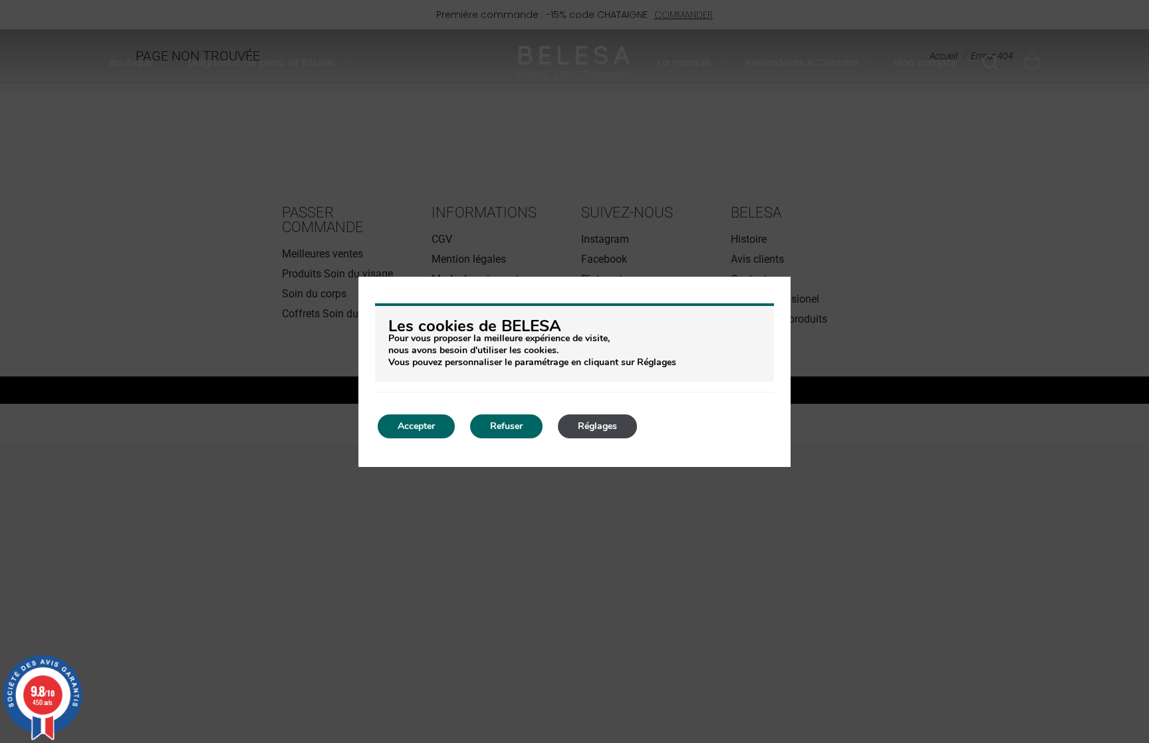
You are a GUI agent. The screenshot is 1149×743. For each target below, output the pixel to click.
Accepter (416, 426)
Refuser (506, 426)
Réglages (597, 426)
